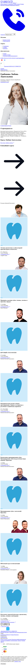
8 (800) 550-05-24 (4, 58)
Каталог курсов (6, 39)
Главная (2, 68)
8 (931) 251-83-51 (12, 58)
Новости (17, 5)
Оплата (15, 4)
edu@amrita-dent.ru (20, 58)
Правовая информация (10, 5)
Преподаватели (4, 4)
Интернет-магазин (5, 632)
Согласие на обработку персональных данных (11, 640)
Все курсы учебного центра (7, 142)
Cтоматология (4, 637)
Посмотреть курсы (5, 82)
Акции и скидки (6, 54)
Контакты (3, 5)
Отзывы (22, 4)
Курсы (14, 2)
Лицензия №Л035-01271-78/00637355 (12, 66)
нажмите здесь (17, 661)
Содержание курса (5, 254)
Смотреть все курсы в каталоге (8, 622)
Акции (18, 4)
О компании (10, 4)
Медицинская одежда (22, 632)
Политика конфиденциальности (10, 55)
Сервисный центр (13, 632)
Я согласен (3, 663)
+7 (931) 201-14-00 (5, 626)
